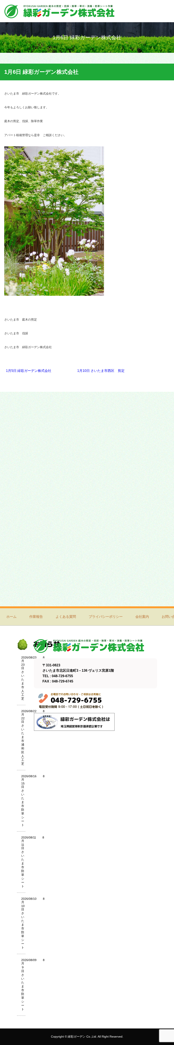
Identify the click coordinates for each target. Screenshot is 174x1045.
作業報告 (36, 616)
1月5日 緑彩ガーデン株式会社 (28, 371)
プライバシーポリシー (106, 616)
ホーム (11, 616)
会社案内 (142, 616)
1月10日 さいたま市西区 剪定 (101, 371)
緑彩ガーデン (77, 1036)
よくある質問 (66, 616)
